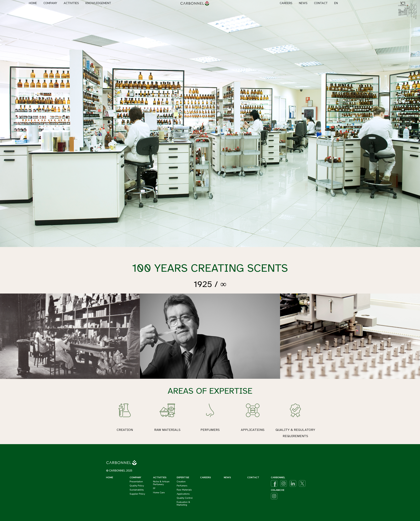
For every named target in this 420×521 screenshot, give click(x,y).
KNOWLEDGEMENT (98, 3)
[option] (210, 123)
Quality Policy (137, 485)
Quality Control (185, 498)
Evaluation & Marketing (183, 503)
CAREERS (286, 3)
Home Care (159, 492)
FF (154, 488)
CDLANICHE (277, 490)
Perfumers (182, 485)
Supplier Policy (137, 493)
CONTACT (321, 3)
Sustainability (137, 489)
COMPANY (50, 3)
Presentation (136, 481)
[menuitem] (33, 3)
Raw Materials (184, 489)
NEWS (303, 3)
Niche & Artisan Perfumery (161, 483)
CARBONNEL (278, 477)
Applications (183, 493)
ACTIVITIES (71, 3)
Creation (181, 481)
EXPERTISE (183, 477)
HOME (33, 3)
